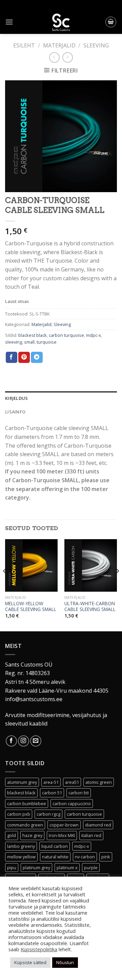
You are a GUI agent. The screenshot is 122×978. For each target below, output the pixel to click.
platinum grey (36, 867)
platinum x (67, 867)
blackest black (32, 335)
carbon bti (78, 793)
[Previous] (4, 584)
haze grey (32, 835)
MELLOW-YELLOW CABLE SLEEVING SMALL (30, 606)
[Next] (117, 584)
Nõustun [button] (65, 962)
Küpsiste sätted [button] (30, 962)
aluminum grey (22, 782)
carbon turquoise (66, 335)
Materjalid (59, 45)
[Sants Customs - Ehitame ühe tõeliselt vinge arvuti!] (61, 22)
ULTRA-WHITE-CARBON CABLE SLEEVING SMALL (90, 606)
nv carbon (85, 857)
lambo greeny (21, 846)
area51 (72, 782)
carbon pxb (18, 814)
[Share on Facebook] (11, 357)
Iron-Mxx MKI (62, 835)
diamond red (98, 825)
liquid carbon (54, 846)
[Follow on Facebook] (11, 741)
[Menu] (9, 22)
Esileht (24, 45)
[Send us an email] (35, 741)
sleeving (13, 342)
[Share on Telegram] (36, 357)
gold (11, 835)
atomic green (98, 782)
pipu (11, 867)
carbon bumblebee (26, 803)
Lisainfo (15, 412)
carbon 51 (52, 793)
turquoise (47, 342)
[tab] (61, 398)
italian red (91, 835)
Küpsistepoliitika (39, 949)
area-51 (51, 782)
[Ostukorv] (110, 22)
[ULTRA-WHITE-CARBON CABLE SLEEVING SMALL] (90, 565)
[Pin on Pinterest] (24, 357)
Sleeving (96, 45)
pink (105, 857)
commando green (25, 825)
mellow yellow (21, 857)
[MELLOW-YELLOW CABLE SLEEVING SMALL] (31, 565)
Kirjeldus (16, 398)
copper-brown (64, 825)
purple (91, 867)
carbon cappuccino (72, 803)
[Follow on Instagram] (23, 741)
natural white (55, 857)
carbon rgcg (48, 814)
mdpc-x (93, 335)
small (29, 342)
